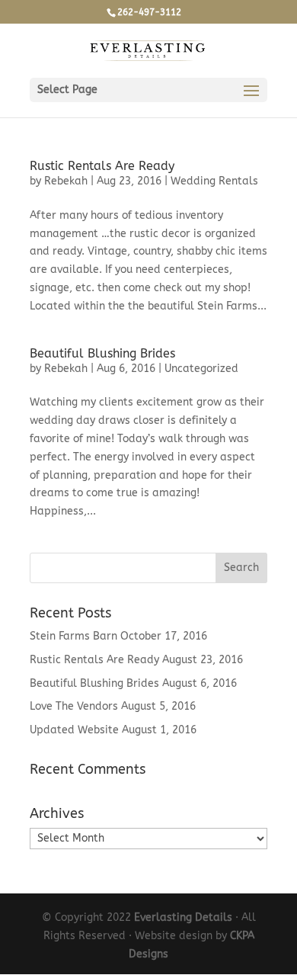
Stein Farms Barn (73, 636)
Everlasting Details (183, 917)
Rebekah (66, 181)
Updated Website (74, 729)
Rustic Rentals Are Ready (102, 166)
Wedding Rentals (214, 181)
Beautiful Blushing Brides (102, 353)
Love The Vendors (74, 706)
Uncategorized (201, 368)
